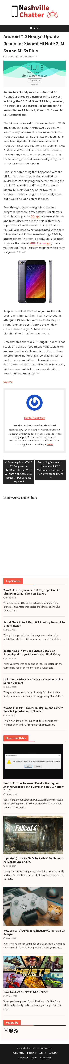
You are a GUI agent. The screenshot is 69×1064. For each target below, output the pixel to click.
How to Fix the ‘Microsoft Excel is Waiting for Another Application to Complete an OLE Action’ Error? (33, 787)
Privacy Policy (18, 1053)
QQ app (35, 216)
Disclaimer (31, 1053)
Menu (36, 28)
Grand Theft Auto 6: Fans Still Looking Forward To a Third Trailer (34, 624)
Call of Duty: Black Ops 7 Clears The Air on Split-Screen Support (33, 681)
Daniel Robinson (30, 56)
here (50, 444)
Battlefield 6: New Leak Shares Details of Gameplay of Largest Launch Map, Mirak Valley (32, 652)
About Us (53, 1053)
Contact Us (23, 1057)
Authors (42, 1053)
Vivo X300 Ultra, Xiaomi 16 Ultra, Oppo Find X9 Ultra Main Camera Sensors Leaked (31, 591)
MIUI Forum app (40, 243)
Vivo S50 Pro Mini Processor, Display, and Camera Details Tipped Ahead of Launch (33, 709)
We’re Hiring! (45, 1057)
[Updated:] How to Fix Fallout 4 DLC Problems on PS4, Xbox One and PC (33, 860)
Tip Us (34, 1057)
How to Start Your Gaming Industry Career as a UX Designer (34, 932)
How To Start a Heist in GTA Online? (25, 992)
